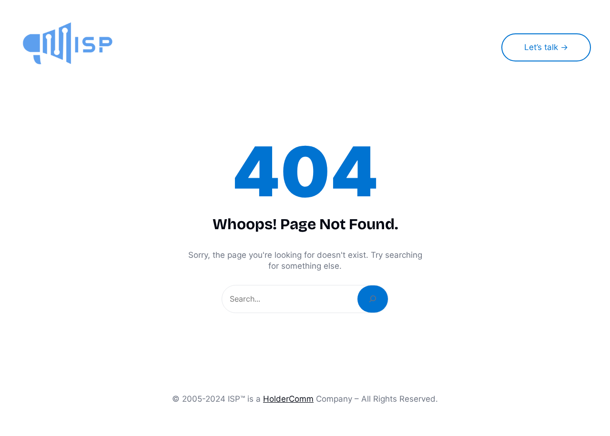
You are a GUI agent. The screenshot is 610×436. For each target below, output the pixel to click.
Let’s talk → (546, 47)
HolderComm (288, 399)
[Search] (372, 299)
